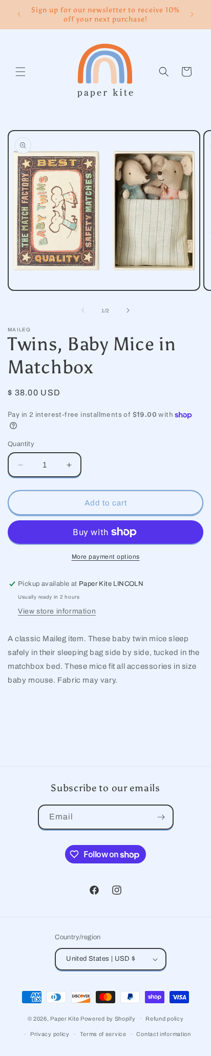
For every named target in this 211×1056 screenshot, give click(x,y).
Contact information (163, 1034)
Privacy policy (50, 1034)
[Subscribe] (161, 817)
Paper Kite (64, 1018)
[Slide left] (83, 310)
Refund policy (164, 1019)
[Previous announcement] (19, 14)
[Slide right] (128, 310)
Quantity (21, 444)
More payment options (106, 556)
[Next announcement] (192, 14)
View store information (57, 611)
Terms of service (103, 1034)
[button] (20, 71)
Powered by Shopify (108, 1018)
